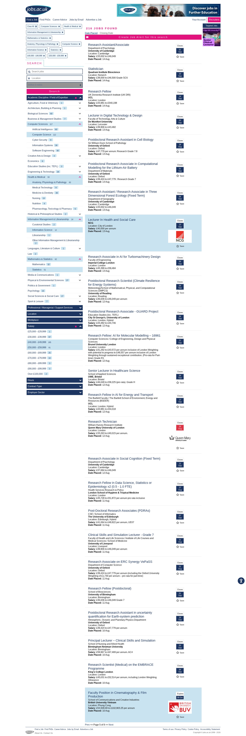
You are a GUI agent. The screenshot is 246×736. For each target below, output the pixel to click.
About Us (38, 733)
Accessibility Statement (210, 729)
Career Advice (60, 19)
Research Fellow (99, 91)
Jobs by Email (76, 19)
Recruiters (214, 19)
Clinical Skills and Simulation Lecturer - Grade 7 (121, 535)
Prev (87, 724)
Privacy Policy (181, 729)
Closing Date (106, 33)
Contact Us (48, 733)
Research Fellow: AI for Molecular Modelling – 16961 (124, 335)
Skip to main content (11, 2)
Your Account (198, 19)
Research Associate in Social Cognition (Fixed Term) (124, 458)
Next (111, 724)
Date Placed (91, 33)
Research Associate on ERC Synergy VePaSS (120, 561)
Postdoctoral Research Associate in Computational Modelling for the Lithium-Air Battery (123, 165)
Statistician (95, 69)
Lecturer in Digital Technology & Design (115, 115)
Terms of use (168, 729)
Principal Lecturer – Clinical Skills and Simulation (121, 640)
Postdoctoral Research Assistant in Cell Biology (120, 139)
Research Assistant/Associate (108, 45)
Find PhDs (45, 19)
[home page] (38, 10)
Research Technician (102, 421)
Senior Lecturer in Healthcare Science (114, 370)
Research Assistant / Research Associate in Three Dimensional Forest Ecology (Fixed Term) (122, 193)
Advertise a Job (94, 19)
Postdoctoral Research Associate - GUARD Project (123, 311)
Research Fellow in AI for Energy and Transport (120, 394)
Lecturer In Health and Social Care (112, 219)
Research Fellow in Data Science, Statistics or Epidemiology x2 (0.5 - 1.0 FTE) (120, 484)
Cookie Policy (193, 729)
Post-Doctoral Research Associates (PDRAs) (119, 510)
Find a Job (32, 19)
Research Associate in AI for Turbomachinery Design (124, 256)
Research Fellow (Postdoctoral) (109, 588)
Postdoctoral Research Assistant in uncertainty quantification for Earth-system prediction (120, 614)
